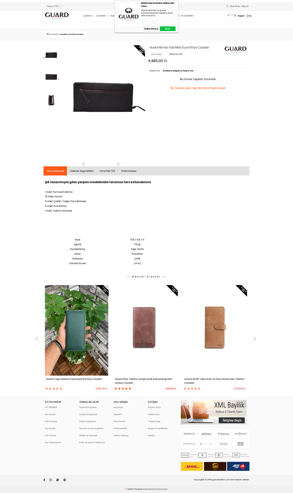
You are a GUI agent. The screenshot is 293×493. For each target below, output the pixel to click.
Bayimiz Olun (154, 407)
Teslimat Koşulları (88, 407)
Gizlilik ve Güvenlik (88, 435)
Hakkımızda (154, 414)
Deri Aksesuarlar (53, 442)
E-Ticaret (137, 489)
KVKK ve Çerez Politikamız (92, 442)
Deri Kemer (50, 435)
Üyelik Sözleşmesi (88, 414)
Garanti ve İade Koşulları (91, 428)
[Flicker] (66, 480)
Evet (167, 28)
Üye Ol (245, 6)
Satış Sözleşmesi (87, 421)
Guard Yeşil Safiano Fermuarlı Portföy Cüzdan (74, 379)
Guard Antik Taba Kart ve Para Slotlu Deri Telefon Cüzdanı (214, 381)
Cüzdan (101, 15)
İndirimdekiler (120, 428)
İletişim (151, 435)
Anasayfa (118, 407)
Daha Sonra (151, 28)
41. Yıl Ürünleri (185, 15)
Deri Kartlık (50, 428)
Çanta (87, 15)
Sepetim (118, 414)
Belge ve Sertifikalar (158, 428)
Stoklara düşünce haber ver (178, 70)
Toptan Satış (154, 421)
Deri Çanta (50, 414)
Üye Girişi (235, 6)
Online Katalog (121, 435)
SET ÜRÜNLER (51, 407)
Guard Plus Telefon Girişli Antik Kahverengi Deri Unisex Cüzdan (143, 381)
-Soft (128, 489)
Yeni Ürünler (119, 421)
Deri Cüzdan (51, 421)
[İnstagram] (52, 480)
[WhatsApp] (59, 480)
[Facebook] (46, 480)
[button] (36, 339)
